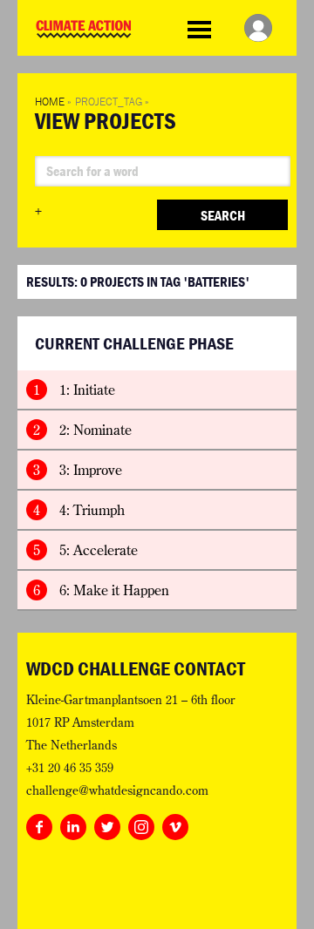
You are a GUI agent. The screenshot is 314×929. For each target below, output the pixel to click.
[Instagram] (141, 823)
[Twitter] (107, 823)
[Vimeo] (175, 823)
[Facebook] (39, 823)
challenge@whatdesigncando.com (117, 790)
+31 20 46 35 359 (69, 768)
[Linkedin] (73, 823)
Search (223, 215)
